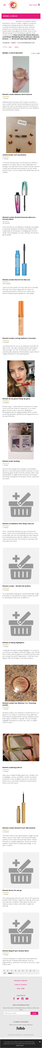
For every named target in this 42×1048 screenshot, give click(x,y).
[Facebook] (14, 999)
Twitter (13, 43)
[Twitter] (18, 999)
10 (4, 973)
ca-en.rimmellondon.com (26, 43)
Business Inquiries (20, 980)
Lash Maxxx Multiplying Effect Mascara (18, 37)
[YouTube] (27, 999)
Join (34, 1013)
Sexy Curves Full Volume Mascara (25, 35)
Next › (10, 973)
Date (10, 47)
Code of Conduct (21, 984)
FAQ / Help (21, 988)
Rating (17, 47)
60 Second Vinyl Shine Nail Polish (24, 39)
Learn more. (20, 1045)
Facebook (6, 43)
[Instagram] (22, 999)
